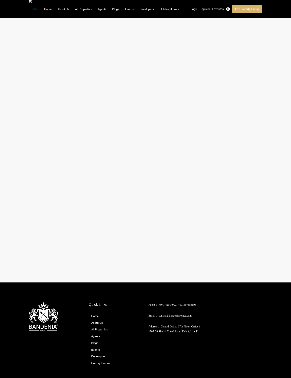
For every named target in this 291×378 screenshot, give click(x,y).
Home (48, 9)
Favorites (220, 9)
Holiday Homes (169, 9)
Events (129, 9)
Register (205, 9)
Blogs (115, 9)
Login (194, 9)
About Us (63, 9)
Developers (147, 9)
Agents (102, 9)
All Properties (83, 9)
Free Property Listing (247, 9)
